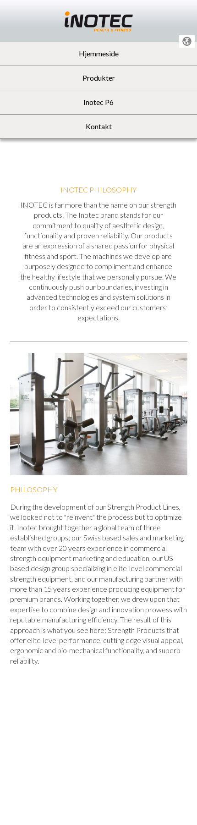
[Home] (99, 20)
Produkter (98, 77)
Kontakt (99, 126)
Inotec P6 (98, 102)
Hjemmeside (99, 53)
